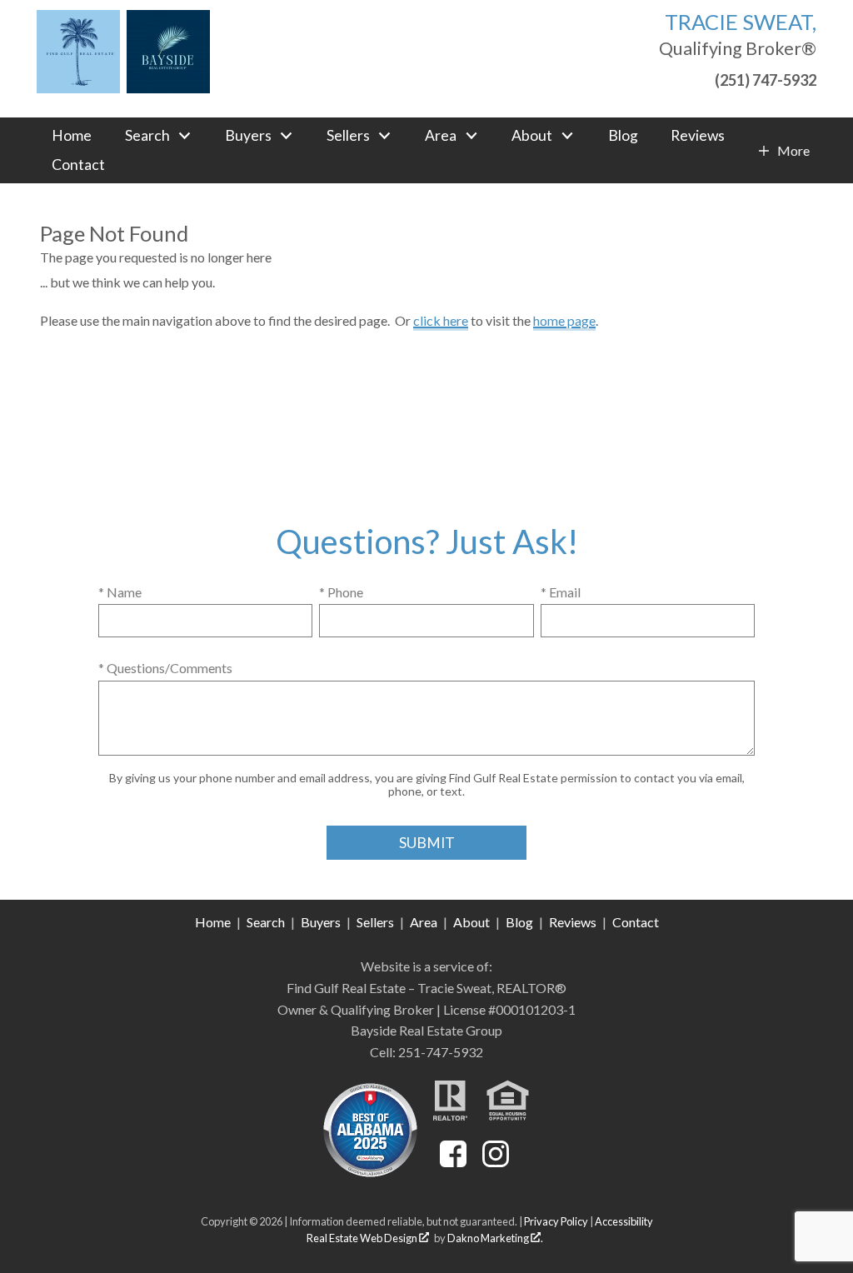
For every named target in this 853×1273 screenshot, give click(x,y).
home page (564, 320)
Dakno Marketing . (495, 1238)
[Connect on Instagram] (495, 1162)
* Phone (341, 592)
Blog (623, 135)
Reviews (698, 135)
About (471, 922)
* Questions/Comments (165, 668)
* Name (120, 592)
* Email (561, 592)
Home (72, 135)
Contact (78, 164)
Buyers (321, 922)
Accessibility (624, 1221)
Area (423, 922)
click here (440, 320)
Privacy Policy (556, 1221)
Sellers (375, 922)
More (793, 150)
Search (266, 922)
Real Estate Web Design (363, 1238)
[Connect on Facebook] (453, 1162)
